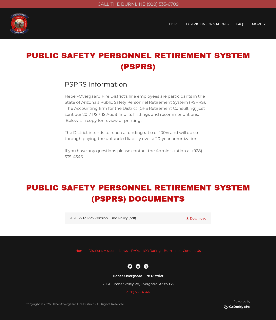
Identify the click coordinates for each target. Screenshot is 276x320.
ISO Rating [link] (152, 251)
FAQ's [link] (240, 24)
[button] (208, 24)
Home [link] (174, 24)
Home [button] (80, 251)
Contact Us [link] (192, 251)
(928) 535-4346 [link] (138, 292)
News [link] (123, 251)
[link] (19, 23)
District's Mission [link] (102, 251)
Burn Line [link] (172, 251)
